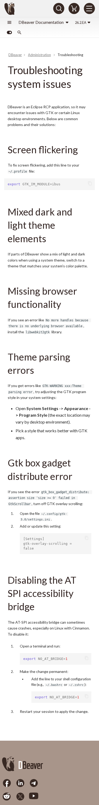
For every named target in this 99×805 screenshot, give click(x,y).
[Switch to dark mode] (9, 32)
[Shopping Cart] (73, 8)
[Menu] (89, 8)
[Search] (58, 8)
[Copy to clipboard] (90, 183)
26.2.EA (80, 22)
